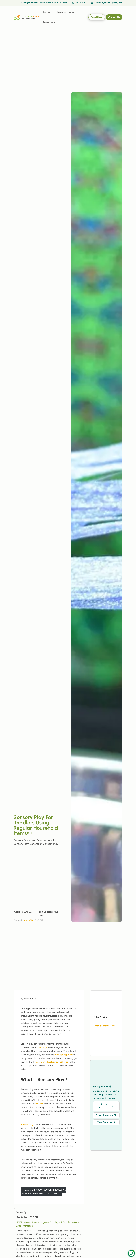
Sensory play (27, 1124)
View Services (104, 1122)
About (72, 12)
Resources (48, 22)
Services (47, 12)
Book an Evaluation (104, 1106)
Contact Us (114, 17)
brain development (63, 1054)
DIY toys (43, 1047)
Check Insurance (104, 1115)
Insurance (61, 12)
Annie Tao (29, 920)
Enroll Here (96, 17)
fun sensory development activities (51, 1062)
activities (39, 1103)
